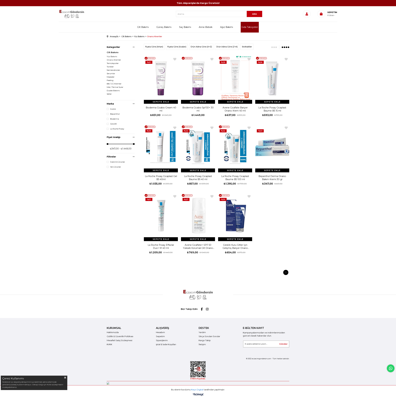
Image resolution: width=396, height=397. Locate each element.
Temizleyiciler (113, 63)
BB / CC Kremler (114, 84)
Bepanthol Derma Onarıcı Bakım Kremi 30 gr (272, 178)
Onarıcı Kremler (114, 60)
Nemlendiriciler (113, 70)
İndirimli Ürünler (117, 162)
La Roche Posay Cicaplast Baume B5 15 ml (272, 109)
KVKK (109, 344)
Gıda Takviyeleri (249, 27)
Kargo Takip (205, 340)
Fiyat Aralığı (113, 137)
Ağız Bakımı (226, 27)
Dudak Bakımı (113, 91)
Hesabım (160, 332)
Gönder (283, 344)
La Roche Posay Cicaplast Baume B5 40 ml (198, 178)
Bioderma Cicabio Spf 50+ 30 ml (198, 109)
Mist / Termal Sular (115, 87)
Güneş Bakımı (163, 27)
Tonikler (110, 67)
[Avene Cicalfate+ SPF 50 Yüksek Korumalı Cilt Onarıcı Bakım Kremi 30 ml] (198, 215)
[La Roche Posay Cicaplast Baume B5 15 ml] (272, 78)
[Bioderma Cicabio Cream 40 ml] (161, 78)
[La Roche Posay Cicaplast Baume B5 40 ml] (198, 147)
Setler (109, 94)
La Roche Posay (117, 129)
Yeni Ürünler (115, 167)
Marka (110, 103)
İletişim (202, 344)
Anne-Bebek (205, 27)
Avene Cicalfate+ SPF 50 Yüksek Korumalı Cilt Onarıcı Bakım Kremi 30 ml (198, 247)
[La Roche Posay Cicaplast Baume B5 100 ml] (235, 147)
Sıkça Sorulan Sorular (209, 336)
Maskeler (110, 77)
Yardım (202, 332)
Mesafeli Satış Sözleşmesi (119, 340)
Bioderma (114, 119)
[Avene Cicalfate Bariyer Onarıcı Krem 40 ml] (235, 78)
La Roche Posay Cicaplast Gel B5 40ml (161, 178)
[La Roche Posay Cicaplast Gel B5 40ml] (161, 147)
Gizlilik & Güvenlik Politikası (120, 336)
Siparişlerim (162, 340)
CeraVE (113, 124)
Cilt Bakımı (143, 27)
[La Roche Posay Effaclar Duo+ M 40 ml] (161, 215)
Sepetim (160, 336)
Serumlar (111, 73)
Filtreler (111, 156)
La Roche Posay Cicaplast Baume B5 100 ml (235, 178)
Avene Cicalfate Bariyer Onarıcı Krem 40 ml (235, 109)
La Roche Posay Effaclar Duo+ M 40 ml (161, 246)
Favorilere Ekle (174, 59)
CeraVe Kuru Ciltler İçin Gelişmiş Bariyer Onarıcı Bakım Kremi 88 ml (235, 247)
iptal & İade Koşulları (166, 344)
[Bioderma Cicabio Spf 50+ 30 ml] (198, 78)
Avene (113, 109)
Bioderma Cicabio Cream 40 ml (161, 109)
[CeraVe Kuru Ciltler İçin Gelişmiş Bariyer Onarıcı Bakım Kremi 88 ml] (235, 215)
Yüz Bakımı (112, 56)
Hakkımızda (113, 332)
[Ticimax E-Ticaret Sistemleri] (198, 394)
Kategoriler (113, 47)
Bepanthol (115, 114)
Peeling (110, 80)
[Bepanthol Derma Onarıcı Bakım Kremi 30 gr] (272, 147)
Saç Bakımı (185, 27)
